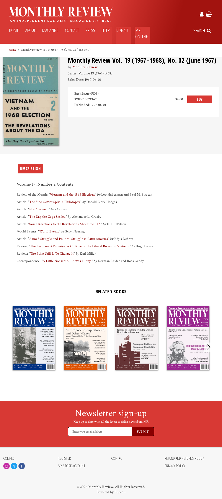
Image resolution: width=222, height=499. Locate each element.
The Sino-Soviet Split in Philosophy (54, 202)
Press (90, 30)
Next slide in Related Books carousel (209, 347)
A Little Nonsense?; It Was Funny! (67, 261)
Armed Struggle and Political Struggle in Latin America (68, 239)
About (30, 30)
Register (64, 458)
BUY (200, 99)
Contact (72, 30)
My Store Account (71, 466)
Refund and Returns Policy (184, 458)
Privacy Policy (175, 466)
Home (14, 30)
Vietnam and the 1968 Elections (72, 194)
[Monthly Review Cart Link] (209, 15)
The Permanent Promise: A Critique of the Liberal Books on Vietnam (79, 246)
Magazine (50, 30)
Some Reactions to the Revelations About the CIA (65, 224)
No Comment (39, 209)
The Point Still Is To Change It (51, 253)
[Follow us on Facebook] (21, 466)
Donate (122, 30)
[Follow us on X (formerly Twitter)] (14, 466)
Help (106, 30)
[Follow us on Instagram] (6, 466)
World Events (49, 231)
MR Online (141, 33)
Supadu (120, 492)
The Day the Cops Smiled (47, 216)
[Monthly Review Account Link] (202, 15)
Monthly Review (84, 67)
